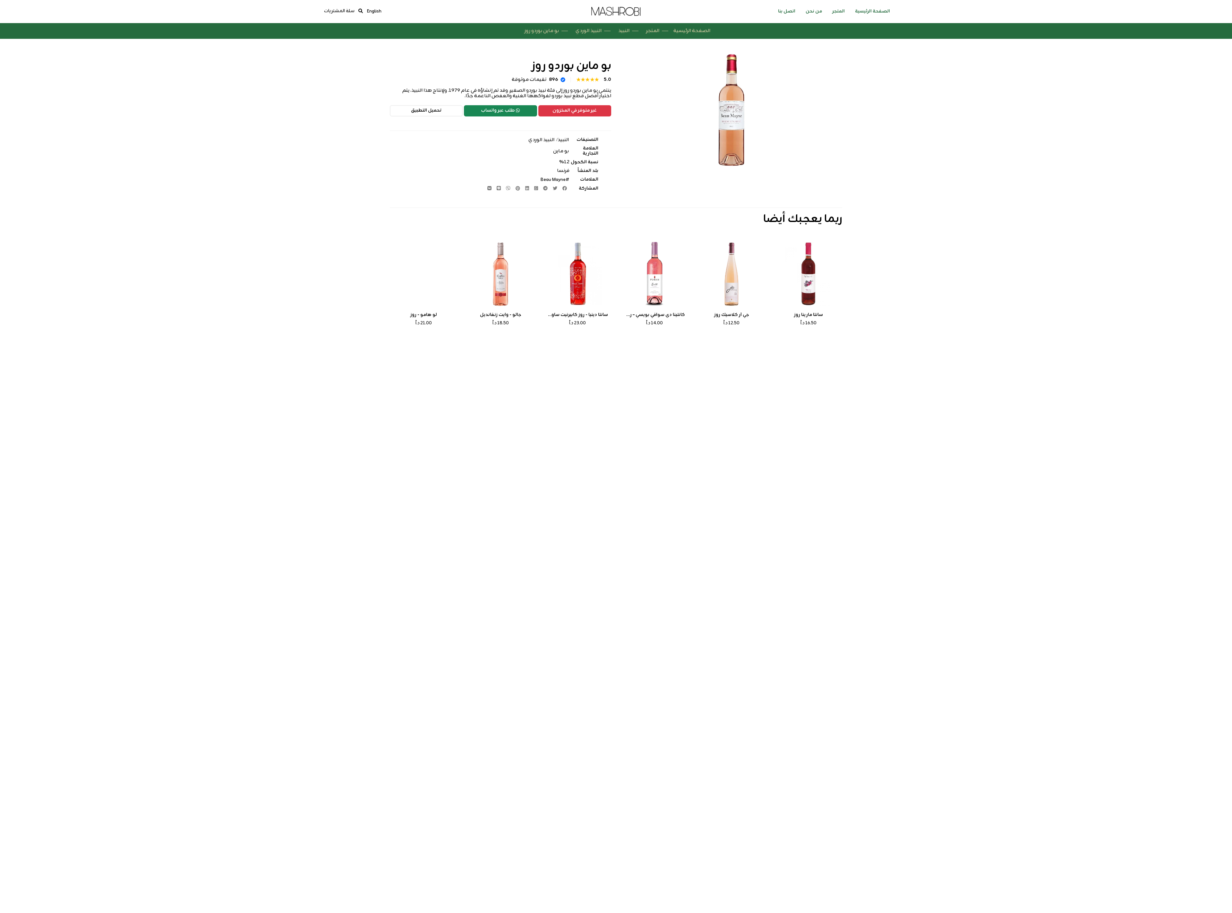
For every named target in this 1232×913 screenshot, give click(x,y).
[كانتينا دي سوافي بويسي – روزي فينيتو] (654, 274)
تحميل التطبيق (426, 110)
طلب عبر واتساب (498, 110)
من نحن (814, 11)
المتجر (838, 11)
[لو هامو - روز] (423, 274)
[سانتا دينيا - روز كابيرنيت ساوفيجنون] (577, 274)
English (374, 11)
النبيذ (623, 31)
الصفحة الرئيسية (872, 11)
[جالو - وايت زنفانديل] (500, 274)
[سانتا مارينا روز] (808, 274)
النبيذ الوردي (589, 31)
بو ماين (561, 151)
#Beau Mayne (554, 180)
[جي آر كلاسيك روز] (731, 274)
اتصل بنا (786, 11)
